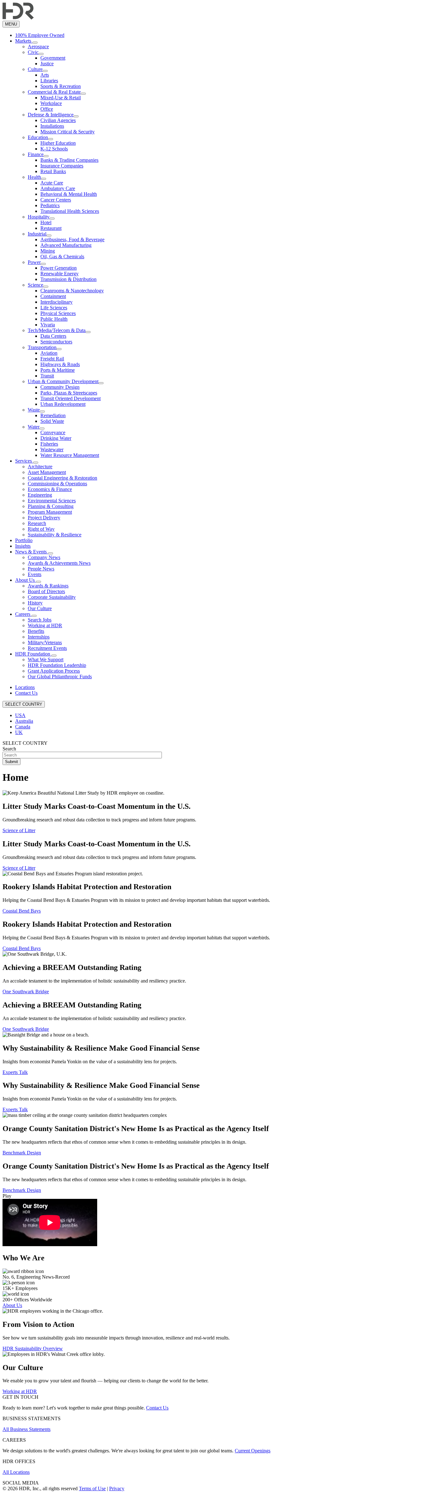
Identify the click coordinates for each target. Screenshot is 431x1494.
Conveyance (52, 432)
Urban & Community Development (63, 381)
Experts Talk (15, 1072)
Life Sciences (53, 307)
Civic (33, 52)
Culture (35, 69)
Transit (47, 375)
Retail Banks (53, 171)
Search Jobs (39, 619)
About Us (25, 580)
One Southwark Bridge (26, 991)
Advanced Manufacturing (66, 245)
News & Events (31, 551)
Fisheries (49, 443)
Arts (44, 75)
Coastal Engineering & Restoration (62, 478)
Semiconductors (56, 341)
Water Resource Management (69, 455)
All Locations (16, 1472)
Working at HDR (45, 625)
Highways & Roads (60, 364)
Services (24, 461)
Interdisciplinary (56, 302)
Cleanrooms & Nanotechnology (72, 290)
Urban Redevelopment (63, 404)
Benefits (36, 631)
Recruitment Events (47, 648)
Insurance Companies (61, 165)
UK (19, 732)
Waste (34, 409)
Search (9, 748)
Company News (44, 557)
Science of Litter (19, 830)
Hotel (45, 222)
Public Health (54, 319)
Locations (25, 687)
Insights (23, 546)
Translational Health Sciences (69, 211)
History (35, 602)
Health (34, 177)
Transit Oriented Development (70, 398)
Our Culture (40, 608)
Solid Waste (52, 421)
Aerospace (38, 46)
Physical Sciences (58, 313)
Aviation (48, 353)
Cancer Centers (55, 199)
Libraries (49, 80)
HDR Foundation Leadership (57, 665)
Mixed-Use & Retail (60, 97)
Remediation (53, 415)
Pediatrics (50, 205)
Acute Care (51, 182)
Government (52, 58)
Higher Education (58, 143)
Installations (52, 126)
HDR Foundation (33, 654)
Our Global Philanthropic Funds (60, 676)
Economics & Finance (50, 489)
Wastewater (51, 449)
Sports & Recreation (60, 86)
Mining (47, 251)
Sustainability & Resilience (54, 534)
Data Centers (53, 336)
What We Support (45, 659)
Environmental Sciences (52, 500)
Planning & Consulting (51, 506)
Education (38, 137)
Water (33, 426)
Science (35, 285)
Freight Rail (52, 358)
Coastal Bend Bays (22, 910)
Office (46, 109)
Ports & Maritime (57, 370)
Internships (39, 636)
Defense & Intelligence (51, 114)
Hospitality (39, 216)
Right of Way (41, 529)
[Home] (18, 17)
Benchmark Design (22, 1152)
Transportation (42, 347)
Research (37, 523)
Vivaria (47, 324)
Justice (47, 63)
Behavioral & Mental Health (68, 194)
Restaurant (51, 228)
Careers (23, 614)
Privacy (116, 1488)
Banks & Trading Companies (69, 160)
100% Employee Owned (39, 35)
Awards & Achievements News (59, 563)
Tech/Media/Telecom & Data (57, 330)
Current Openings (252, 1450)
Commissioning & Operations (57, 483)
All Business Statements (26, 1429)
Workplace (51, 103)
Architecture (40, 466)
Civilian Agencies (58, 120)
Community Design (60, 387)
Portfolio (23, 540)
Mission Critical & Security (67, 131)
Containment (53, 296)
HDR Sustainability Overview (33, 1348)
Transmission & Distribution (68, 279)
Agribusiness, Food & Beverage (72, 239)
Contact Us (26, 693)
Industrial (37, 233)
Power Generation (58, 268)
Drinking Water (55, 438)
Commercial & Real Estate (54, 92)
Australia (24, 721)
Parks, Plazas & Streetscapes (68, 392)
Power (34, 262)
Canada (22, 726)
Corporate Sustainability (52, 597)
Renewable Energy (59, 273)
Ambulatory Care (57, 188)
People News (41, 568)
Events (34, 574)
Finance (36, 154)
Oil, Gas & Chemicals (62, 256)
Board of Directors (46, 591)
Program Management (50, 512)
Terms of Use (92, 1488)
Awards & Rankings (48, 585)
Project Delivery (44, 517)
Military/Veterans (45, 642)
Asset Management (47, 472)
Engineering (40, 495)
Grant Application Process (54, 671)
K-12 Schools (54, 148)
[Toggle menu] (35, 43)
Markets (23, 41)
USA (20, 715)
